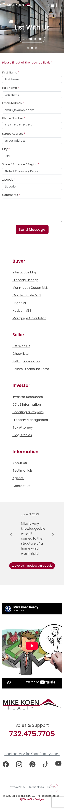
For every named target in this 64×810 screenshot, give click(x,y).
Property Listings (25, 280)
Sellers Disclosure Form (30, 369)
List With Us (21, 346)
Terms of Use (36, 787)
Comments (11, 195)
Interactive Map (24, 272)
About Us (19, 463)
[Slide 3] (36, 48)
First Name (10, 72)
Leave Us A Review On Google (32, 566)
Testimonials (22, 470)
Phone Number (13, 118)
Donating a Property (28, 412)
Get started (32, 38)
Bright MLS (20, 303)
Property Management (30, 420)
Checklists (20, 353)
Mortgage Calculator (29, 318)
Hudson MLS (21, 310)
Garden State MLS (26, 295)
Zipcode (8, 180)
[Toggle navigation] (53, 5)
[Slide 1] (28, 48)
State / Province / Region (20, 164)
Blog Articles (22, 435)
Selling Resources (26, 361)
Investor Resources (27, 397)
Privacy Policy (17, 787)
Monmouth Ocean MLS (30, 287)
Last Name (10, 88)
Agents (18, 478)
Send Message (32, 229)
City (6, 149)
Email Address (13, 103)
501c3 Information (26, 404)
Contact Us (21, 486)
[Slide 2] (32, 48)
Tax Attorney (22, 427)
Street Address (13, 134)
